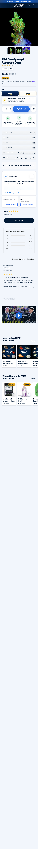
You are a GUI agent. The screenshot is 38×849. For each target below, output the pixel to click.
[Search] (10, 5)
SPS (11, 68)
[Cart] (33, 5)
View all (33, 341)
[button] (8, 65)
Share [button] (26, 286)
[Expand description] (32, 176)
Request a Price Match (11, 204)
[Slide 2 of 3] (19, 50)
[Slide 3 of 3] (26, 50)
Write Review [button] (19, 220)
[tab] (18, 259)
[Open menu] (4, 5)
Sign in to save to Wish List (33, 109)
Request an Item (29, 204)
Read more (19, 192)
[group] (19, 211)
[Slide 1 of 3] (11, 50)
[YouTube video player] (19, 315)
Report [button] (22, 286)
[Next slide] (34, 356)
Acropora (5, 68)
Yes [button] (18, 286)
